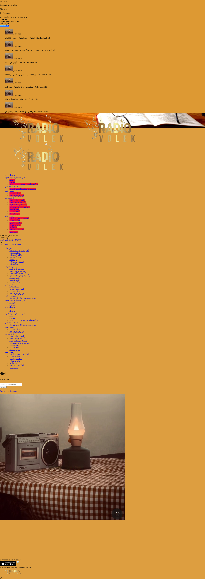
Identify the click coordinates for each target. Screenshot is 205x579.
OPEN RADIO (10, 240)
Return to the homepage (9, 391)
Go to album (4, 26)
